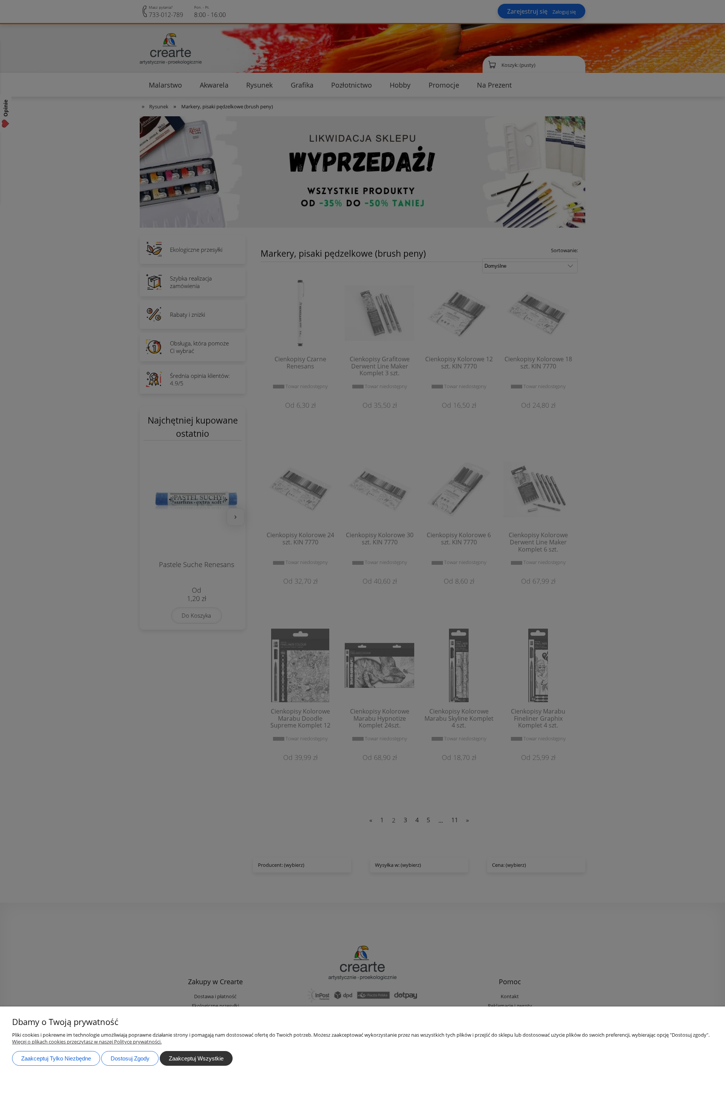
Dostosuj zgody (130, 1058)
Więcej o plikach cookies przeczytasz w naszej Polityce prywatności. (87, 1041)
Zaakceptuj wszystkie (196, 1058)
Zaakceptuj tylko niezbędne (56, 1058)
